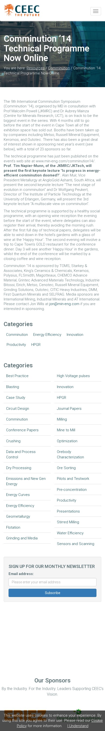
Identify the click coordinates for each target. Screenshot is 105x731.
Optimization (67, 441)
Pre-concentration (72, 489)
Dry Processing (18, 468)
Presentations (68, 511)
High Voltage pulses (73, 376)
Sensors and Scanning (75, 544)
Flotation (13, 527)
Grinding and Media (22, 538)
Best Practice (17, 376)
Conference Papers (22, 430)
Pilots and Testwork (73, 478)
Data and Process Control (21, 454)
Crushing (13, 441)
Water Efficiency (70, 533)
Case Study (15, 397)
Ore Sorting (66, 468)
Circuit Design (17, 408)
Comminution (59, 68)
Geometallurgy (18, 516)
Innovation (75, 334)
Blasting (12, 387)
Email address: (21, 574)
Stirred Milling (68, 522)
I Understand (77, 726)
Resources (36, 68)
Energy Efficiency (47, 334)
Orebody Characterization (70, 454)
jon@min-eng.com (64, 304)
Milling (62, 419)
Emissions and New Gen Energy (26, 481)
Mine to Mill (66, 430)
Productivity (16, 344)
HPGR (36, 344)
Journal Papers (69, 408)
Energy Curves (18, 495)
